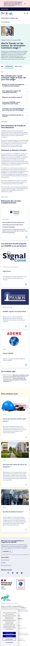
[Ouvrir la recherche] (24, 13)
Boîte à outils (18, 66)
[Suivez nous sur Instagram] (21, 573)
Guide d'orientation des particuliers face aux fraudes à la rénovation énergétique (15, 379)
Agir (2, 66)
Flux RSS (3, 562)
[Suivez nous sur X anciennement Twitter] (8, 573)
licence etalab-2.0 (23, 634)
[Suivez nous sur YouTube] (17, 573)
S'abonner (5, 552)
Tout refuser (9, 636)
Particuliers (4, 9)
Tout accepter (9, 633)
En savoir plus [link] (9, 642)
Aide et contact (5, 560)
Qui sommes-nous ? (6, 565)
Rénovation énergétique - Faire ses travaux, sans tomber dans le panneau (16, 375)
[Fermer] (25, 4)
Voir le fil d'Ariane (5, 22)
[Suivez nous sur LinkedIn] (12, 573)
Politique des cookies (21, 628)
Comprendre (9, 66)
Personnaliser (9, 639)
